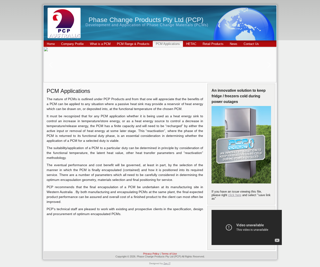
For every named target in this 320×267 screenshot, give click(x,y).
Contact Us (251, 44)
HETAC (191, 44)
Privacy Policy (151, 253)
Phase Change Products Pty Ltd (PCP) (146, 19)
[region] (160, 64)
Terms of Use (169, 253)
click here (234, 195)
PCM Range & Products (133, 44)
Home (51, 44)
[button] (51, 65)
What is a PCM (100, 44)
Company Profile (72, 44)
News (233, 44)
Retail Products (213, 44)
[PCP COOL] (241, 144)
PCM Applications (168, 44)
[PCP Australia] (64, 23)
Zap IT (167, 263)
